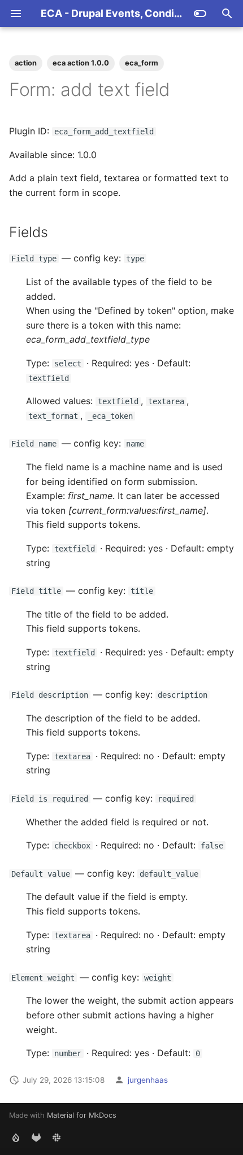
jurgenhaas (148, 1079)
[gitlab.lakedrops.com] (36, 1137)
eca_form (141, 63)
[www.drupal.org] (16, 1137)
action (26, 63)
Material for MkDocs (81, 1115)
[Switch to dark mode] (200, 13)
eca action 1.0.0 (81, 63)
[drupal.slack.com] (56, 1137)
